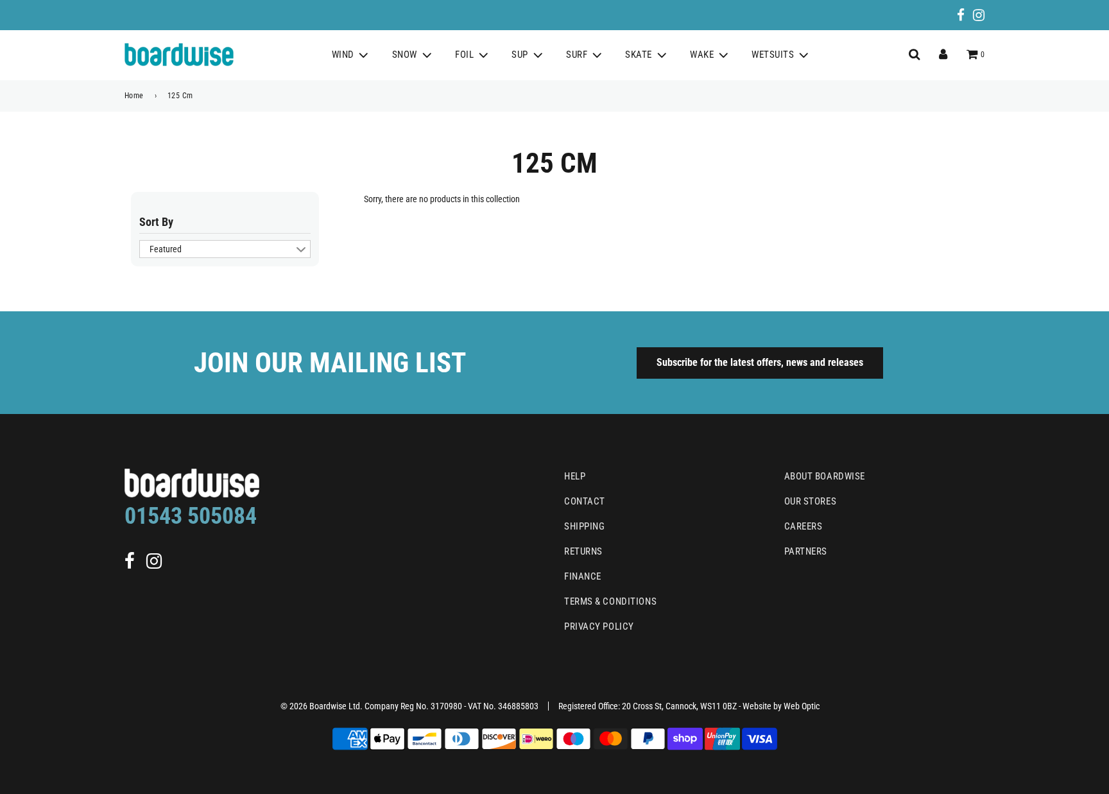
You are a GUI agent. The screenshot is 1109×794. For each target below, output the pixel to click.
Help (574, 476)
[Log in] (943, 54)
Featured (166, 249)
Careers (803, 526)
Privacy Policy (599, 626)
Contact (584, 501)
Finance (582, 576)
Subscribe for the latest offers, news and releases (760, 362)
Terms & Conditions (610, 601)
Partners (805, 551)
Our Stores (810, 501)
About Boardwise (824, 476)
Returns (583, 551)
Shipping (584, 526)
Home (134, 95)
